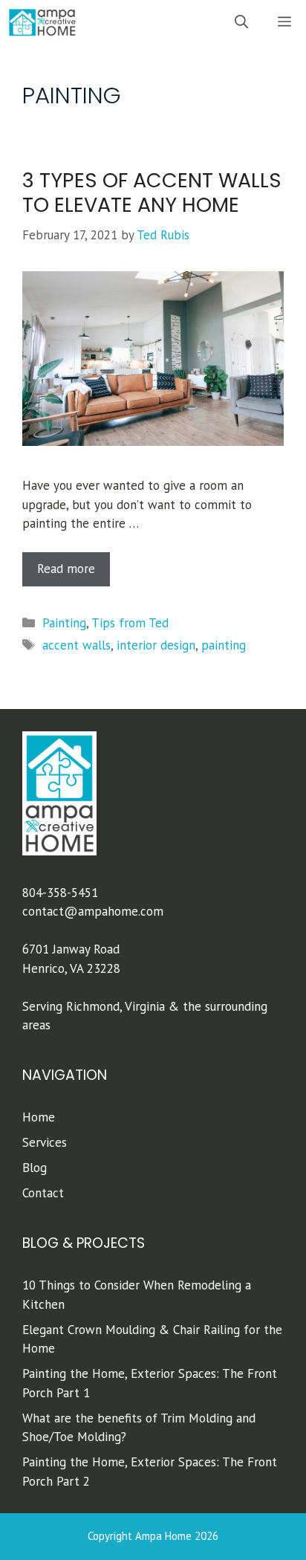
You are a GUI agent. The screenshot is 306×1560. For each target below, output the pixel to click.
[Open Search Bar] (241, 22)
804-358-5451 (60, 892)
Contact (43, 1193)
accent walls (76, 645)
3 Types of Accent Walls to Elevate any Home (151, 192)
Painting (64, 623)
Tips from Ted (130, 623)
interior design (156, 645)
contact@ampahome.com (92, 911)
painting (223, 645)
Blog (34, 1167)
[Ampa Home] (42, 22)
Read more (66, 568)
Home (38, 1117)
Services (44, 1142)
